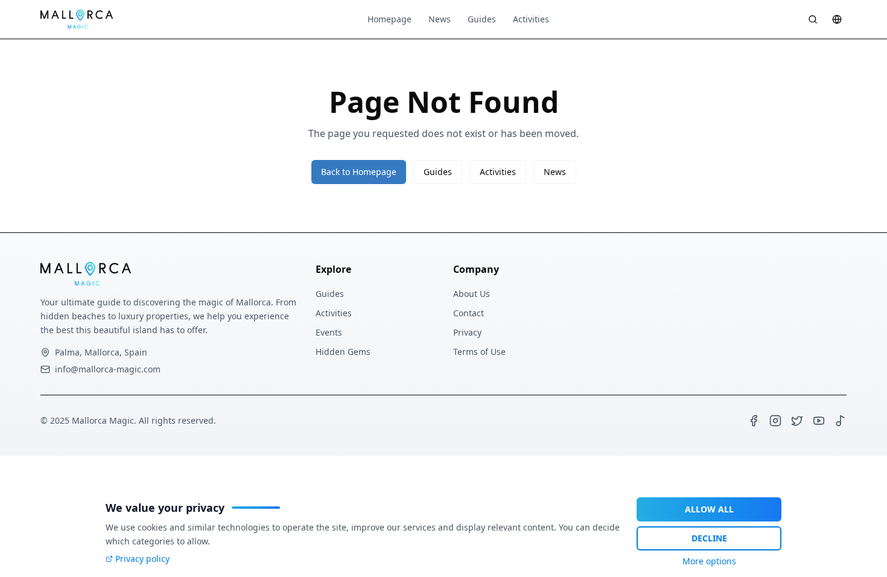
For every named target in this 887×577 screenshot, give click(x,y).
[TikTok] (841, 421)
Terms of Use (479, 351)
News (439, 19)
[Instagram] (775, 421)
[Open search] (812, 19)
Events (329, 332)
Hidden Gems (343, 351)
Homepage (389, 19)
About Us (471, 293)
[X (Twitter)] (797, 421)
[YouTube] (819, 421)
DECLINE (709, 538)
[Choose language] (837, 19)
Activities (531, 19)
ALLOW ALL (709, 509)
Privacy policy (142, 558)
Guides (482, 19)
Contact (468, 313)
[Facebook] (754, 421)
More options (709, 561)
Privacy (467, 332)
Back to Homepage (358, 171)
